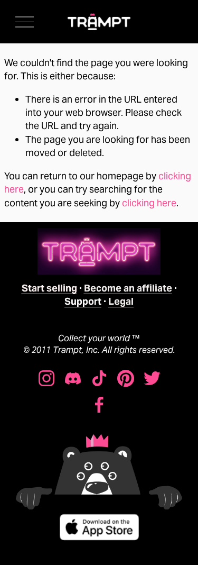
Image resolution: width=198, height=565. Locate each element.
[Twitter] (152, 378)
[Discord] (72, 378)
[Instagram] (46, 378)
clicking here (149, 203)
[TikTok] (99, 378)
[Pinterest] (125, 378)
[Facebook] (99, 404)
